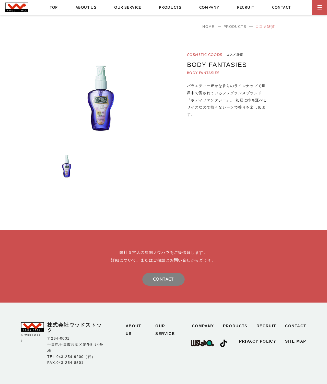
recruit (245, 7)
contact (281, 7)
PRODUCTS (235, 27)
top (54, 7)
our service (127, 7)
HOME (208, 27)
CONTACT (163, 279)
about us (86, 7)
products (235, 326)
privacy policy (257, 341)
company (209, 7)
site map (295, 341)
